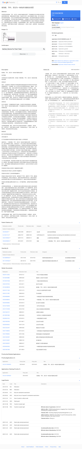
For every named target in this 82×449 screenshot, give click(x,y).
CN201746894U (6, 330)
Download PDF (57, 19)
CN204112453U (6, 274)
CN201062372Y (6, 312)
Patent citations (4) (58, 60)
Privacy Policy (53, 446)
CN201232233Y (6, 327)
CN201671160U (6, 290)
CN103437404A (6, 280)
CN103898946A (6, 257)
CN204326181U (6, 318)
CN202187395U (6, 284)
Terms (46, 446)
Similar (75, 19)
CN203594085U (6, 302)
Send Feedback (30, 446)
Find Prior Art (67, 19)
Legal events (72, 60)
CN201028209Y (6, 343)
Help (60, 446)
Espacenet (61, 64)
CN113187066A (6, 260)
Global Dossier (67, 64)
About (22, 446)
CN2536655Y (6, 231)
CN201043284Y (6, 337)
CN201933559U (6, 321)
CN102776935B (6, 305)
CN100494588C (6, 277)
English (62, 22)
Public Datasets (39, 446)
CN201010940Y (6, 340)
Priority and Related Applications (65, 62)
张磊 (57, 25)
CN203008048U (6, 296)
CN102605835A (6, 287)
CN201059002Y (6, 237)
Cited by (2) (66, 60)
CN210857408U (6, 315)
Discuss (73, 64)
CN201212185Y (6, 293)
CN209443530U (6, 346)
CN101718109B (6, 309)
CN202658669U (6, 241)
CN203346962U (6, 324)
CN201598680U (6, 334)
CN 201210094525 (7, 364)
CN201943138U (6, 349)
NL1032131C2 (6, 235)
